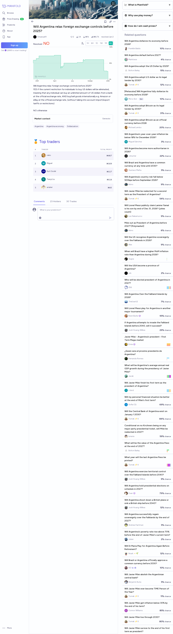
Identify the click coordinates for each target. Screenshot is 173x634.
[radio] (87, 43)
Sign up (14, 45)
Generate (106, 118)
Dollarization (72, 126)
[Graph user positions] (82, 43)
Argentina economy (55, 126)
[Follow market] (105, 22)
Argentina (39, 126)
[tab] (39, 201)
